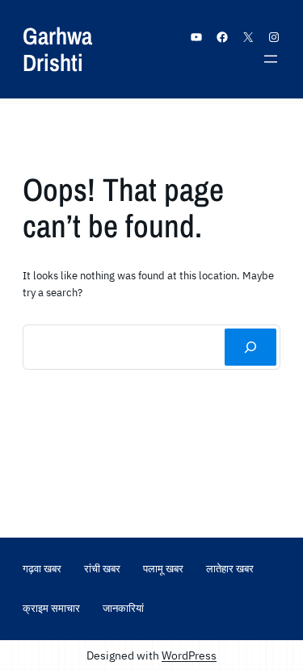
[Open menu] (270, 59)
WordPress (189, 655)
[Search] (250, 347)
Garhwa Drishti (57, 49)
